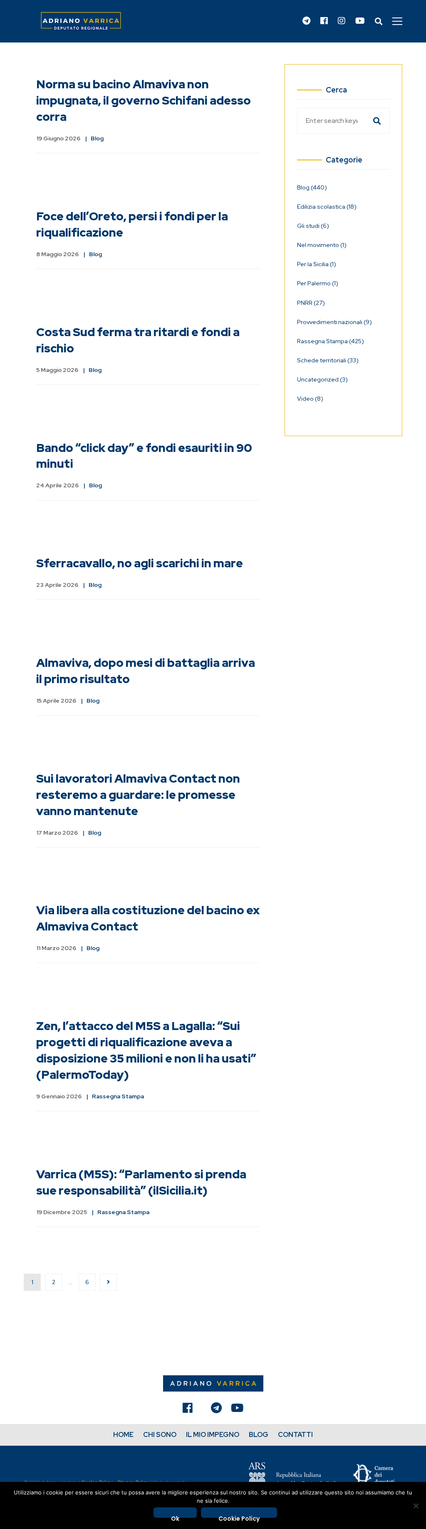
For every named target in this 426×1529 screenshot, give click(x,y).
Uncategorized (322, 379)
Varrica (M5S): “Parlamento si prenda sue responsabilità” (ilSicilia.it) (141, 1182)
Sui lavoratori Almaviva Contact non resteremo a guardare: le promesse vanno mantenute (138, 795)
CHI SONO (159, 1434)
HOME (123, 1434)
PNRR (311, 303)
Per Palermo (317, 283)
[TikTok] (201, 1410)
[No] (415, 1506)
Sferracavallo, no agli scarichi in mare (139, 563)
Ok (175, 1516)
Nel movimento (322, 245)
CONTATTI (295, 1434)
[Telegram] (306, 21)
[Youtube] (360, 21)
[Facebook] (324, 21)
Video (310, 398)
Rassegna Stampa (118, 1096)
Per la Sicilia (316, 264)
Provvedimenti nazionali (334, 322)
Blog (97, 138)
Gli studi (313, 225)
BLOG (258, 1434)
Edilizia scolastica (327, 206)
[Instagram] (341, 21)
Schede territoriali (328, 360)
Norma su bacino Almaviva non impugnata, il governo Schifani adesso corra (143, 100)
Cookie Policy (239, 1516)
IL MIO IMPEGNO (212, 1434)
